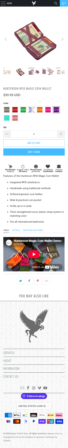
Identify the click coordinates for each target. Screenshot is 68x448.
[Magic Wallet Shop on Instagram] (33, 388)
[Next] (62, 39)
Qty (5, 127)
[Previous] (5, 39)
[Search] (56, 3)
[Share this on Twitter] (20, 281)
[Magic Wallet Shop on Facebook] (28, 388)
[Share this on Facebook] (29, 281)
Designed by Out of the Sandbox (18, 437)
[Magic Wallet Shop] (34, 3)
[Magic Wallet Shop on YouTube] (45, 388)
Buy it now (34, 152)
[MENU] (1, 3)
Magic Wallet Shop (19, 433)
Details (16, 230)
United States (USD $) (32, 406)
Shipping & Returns (33, 230)
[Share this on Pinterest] (37, 281)
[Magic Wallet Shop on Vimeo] (39, 388)
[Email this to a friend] (46, 281)
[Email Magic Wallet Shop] (22, 388)
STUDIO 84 (58, 434)
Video (6, 230)
